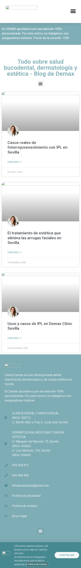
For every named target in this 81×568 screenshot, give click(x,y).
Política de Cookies (37, 564)
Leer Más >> (15, 162)
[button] (73, 11)
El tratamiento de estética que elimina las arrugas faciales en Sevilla (34, 238)
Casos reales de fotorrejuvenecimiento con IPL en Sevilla (37, 147)
